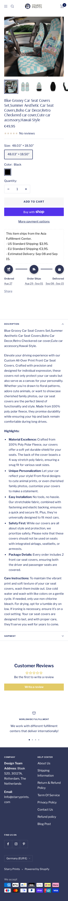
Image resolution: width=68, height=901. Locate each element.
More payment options (34, 221)
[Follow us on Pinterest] (24, 844)
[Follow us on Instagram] (16, 844)
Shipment (10, 636)
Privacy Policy (47, 802)
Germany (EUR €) (16, 858)
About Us (43, 763)
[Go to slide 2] (32, 739)
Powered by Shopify (37, 869)
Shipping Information (45, 773)
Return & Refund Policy (49, 785)
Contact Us (45, 809)
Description (11, 324)
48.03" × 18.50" (18, 154)
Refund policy (46, 816)
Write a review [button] (34, 687)
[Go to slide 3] (35, 739)
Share (8, 291)
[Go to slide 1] (29, 739)
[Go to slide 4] (38, 739)
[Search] (12, 6)
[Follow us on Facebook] (8, 844)
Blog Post (44, 824)
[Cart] (62, 6)
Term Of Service (48, 795)
